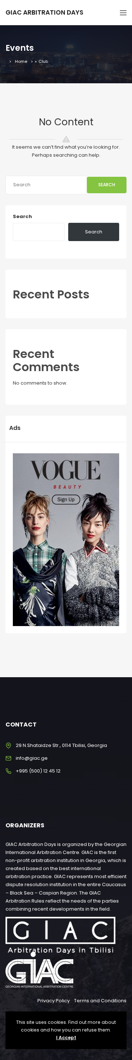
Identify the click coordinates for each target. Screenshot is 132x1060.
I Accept (66, 1037)
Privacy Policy (53, 1000)
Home (21, 61)
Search (106, 185)
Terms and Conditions (100, 1000)
